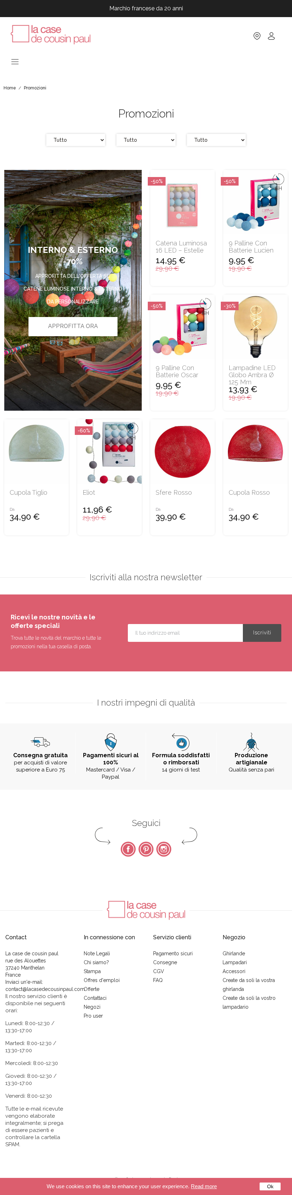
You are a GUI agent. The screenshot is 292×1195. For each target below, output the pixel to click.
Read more (204, 1186)
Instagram (163, 849)
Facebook (128, 849)
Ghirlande (234, 953)
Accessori (234, 971)
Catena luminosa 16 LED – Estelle (181, 247)
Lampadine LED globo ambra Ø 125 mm (252, 374)
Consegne (165, 962)
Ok (270, 1186)
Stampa (92, 971)
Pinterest (146, 849)
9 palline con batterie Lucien (251, 247)
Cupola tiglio (28, 492)
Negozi (92, 1007)
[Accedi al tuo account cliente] (271, 38)
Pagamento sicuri (173, 953)
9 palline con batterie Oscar (177, 371)
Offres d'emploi (102, 980)
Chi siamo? (96, 962)
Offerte (91, 989)
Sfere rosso (174, 492)
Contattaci (95, 998)
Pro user (93, 1016)
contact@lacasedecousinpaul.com (45, 989)
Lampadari (235, 962)
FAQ (158, 980)
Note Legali (97, 953)
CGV (158, 971)
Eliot (89, 492)
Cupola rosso (249, 492)
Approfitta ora (73, 326)
